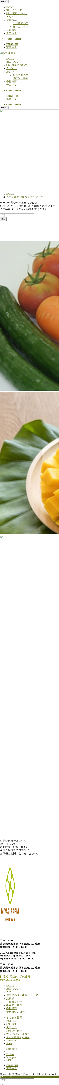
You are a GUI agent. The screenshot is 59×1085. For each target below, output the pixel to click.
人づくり (11, 16)
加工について (14, 10)
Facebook (11, 1048)
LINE (9, 1060)
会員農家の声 (20, 23)
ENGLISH (12, 44)
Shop (9, 1043)
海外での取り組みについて (22, 995)
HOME (10, 7)
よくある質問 (14, 1017)
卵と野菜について (16, 13)
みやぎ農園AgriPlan (17, 1037)
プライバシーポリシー (19, 1034)
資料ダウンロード (16, 1011)
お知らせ (11, 1021)
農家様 (10, 20)
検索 (3, 219)
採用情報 (11, 1024)
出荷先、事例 (20, 26)
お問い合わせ (14, 1030)
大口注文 (11, 33)
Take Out (11, 1040)
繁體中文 (11, 47)
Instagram (11, 1057)
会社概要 (11, 30)
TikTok (10, 1054)
